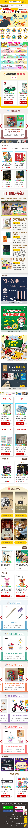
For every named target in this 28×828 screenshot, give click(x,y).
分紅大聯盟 (17, 804)
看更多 (14, 77)
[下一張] (27, 20)
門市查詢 (10, 804)
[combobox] (14, 2)
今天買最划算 (6, 429)
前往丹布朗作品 (7, 542)
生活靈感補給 (21, 429)
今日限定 (21, 399)
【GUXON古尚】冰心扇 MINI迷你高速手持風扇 (21, 449)
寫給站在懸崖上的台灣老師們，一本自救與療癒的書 (20, 247)
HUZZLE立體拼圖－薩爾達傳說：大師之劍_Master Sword (22, 479)
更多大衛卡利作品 (20, 515)
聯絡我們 (14, 814)
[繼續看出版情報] (14, 193)
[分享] (25, 821)
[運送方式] (25, 825)
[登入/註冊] (23, 2)
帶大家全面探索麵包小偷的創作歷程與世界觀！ (19, 165)
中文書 (13, 5)
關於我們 (4, 804)
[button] (2, 2)
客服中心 (23, 804)
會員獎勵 (4, 5)
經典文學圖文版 (7, 515)
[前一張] (1, 20)
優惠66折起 (7, 399)
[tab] (4, 148)
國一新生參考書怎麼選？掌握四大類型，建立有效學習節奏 (20, 260)
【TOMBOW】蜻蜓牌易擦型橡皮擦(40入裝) (21, 418)
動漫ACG (21, 5)
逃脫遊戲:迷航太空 (6, 477)
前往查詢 (20, 542)
